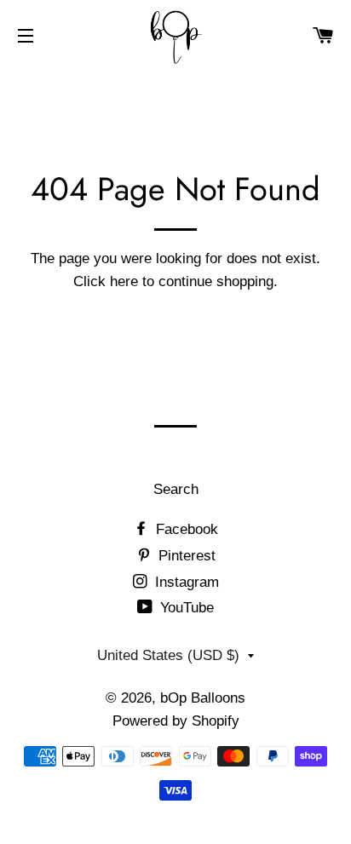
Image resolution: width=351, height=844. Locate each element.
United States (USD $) (168, 655)
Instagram (185, 582)
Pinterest (185, 556)
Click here (105, 281)
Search (176, 489)
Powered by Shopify (175, 721)
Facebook (185, 529)
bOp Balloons (202, 698)
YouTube (185, 608)
